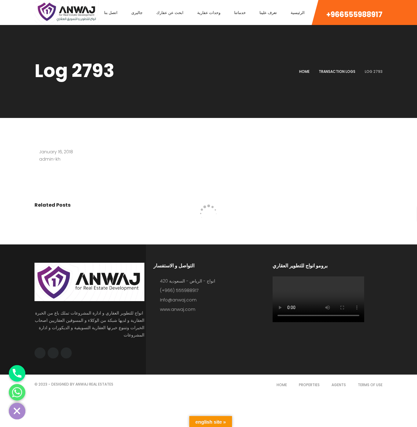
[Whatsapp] (17, 392)
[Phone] (17, 373)
